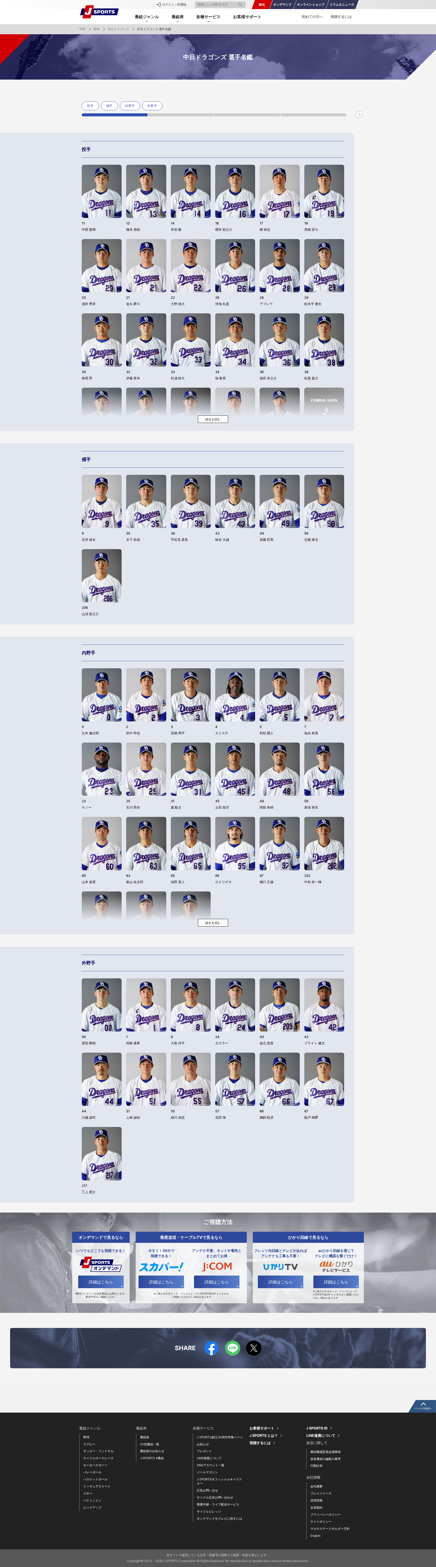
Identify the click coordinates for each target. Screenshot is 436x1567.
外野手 (152, 106)
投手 (90, 106)
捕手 (109, 106)
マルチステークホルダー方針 (330, 1528)
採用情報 (316, 1500)
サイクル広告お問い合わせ (215, 1497)
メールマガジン (207, 1472)
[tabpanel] (91, 105)
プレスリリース (321, 1493)
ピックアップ (92, 1507)
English (315, 1536)
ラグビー (89, 1444)
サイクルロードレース (98, 1458)
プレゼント (204, 1451)
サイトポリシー (321, 1521)
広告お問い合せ (207, 1490)
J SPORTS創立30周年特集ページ (220, 1437)
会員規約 (316, 1507)
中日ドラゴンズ (118, 29)
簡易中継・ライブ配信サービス (218, 1504)
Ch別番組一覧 (149, 1444)
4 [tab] (313, 114)
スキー (87, 1493)
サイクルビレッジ (209, 1511)
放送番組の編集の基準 (325, 1459)
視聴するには (341, 16)
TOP (82, 29)
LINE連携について (209, 1458)
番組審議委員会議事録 (325, 1452)
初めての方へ (312, 16)
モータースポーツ (95, 1465)
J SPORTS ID (317, 1428)
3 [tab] (247, 114)
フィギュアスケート (97, 1486)
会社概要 (316, 1486)
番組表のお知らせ (152, 1451)
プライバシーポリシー (325, 1514)
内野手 (130, 106)
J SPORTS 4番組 (152, 1458)
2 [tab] (181, 114)
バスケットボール (95, 1479)
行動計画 (316, 1466)
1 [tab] (115, 114)
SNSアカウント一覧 (210, 1465)
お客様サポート (247, 16)
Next (359, 114)
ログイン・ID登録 (174, 4)
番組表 (144, 1437)
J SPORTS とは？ (264, 1435)
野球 (97, 29)
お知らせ (203, 1444)
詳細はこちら (101, 1281)
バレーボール (92, 1472)
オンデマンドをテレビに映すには (219, 1518)
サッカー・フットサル (98, 1451)
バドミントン (92, 1500)
